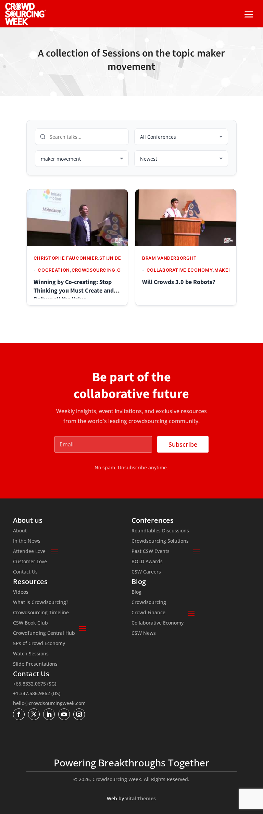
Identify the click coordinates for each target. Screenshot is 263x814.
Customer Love (30, 562)
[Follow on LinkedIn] (49, 714)
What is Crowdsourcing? (40, 602)
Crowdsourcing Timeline (41, 613)
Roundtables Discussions (160, 531)
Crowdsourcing (149, 602)
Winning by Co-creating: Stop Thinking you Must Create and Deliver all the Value (74, 291)
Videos (20, 592)
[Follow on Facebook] (19, 714)
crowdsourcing (93, 270)
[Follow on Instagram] (79, 714)
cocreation (54, 270)
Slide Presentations (35, 664)
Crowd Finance (148, 613)
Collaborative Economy (158, 623)
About (20, 531)
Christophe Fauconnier (66, 258)
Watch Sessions (31, 654)
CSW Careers (146, 572)
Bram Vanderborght (169, 258)
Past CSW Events (151, 551)
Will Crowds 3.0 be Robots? (178, 282)
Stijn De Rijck (117, 258)
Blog (136, 592)
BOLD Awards (147, 562)
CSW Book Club (30, 623)
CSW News (144, 633)
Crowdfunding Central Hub (44, 633)
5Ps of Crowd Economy (39, 643)
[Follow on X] (34, 714)
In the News (26, 541)
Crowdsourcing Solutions (160, 541)
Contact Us (25, 572)
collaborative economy (180, 270)
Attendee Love (29, 551)
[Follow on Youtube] (64, 714)
